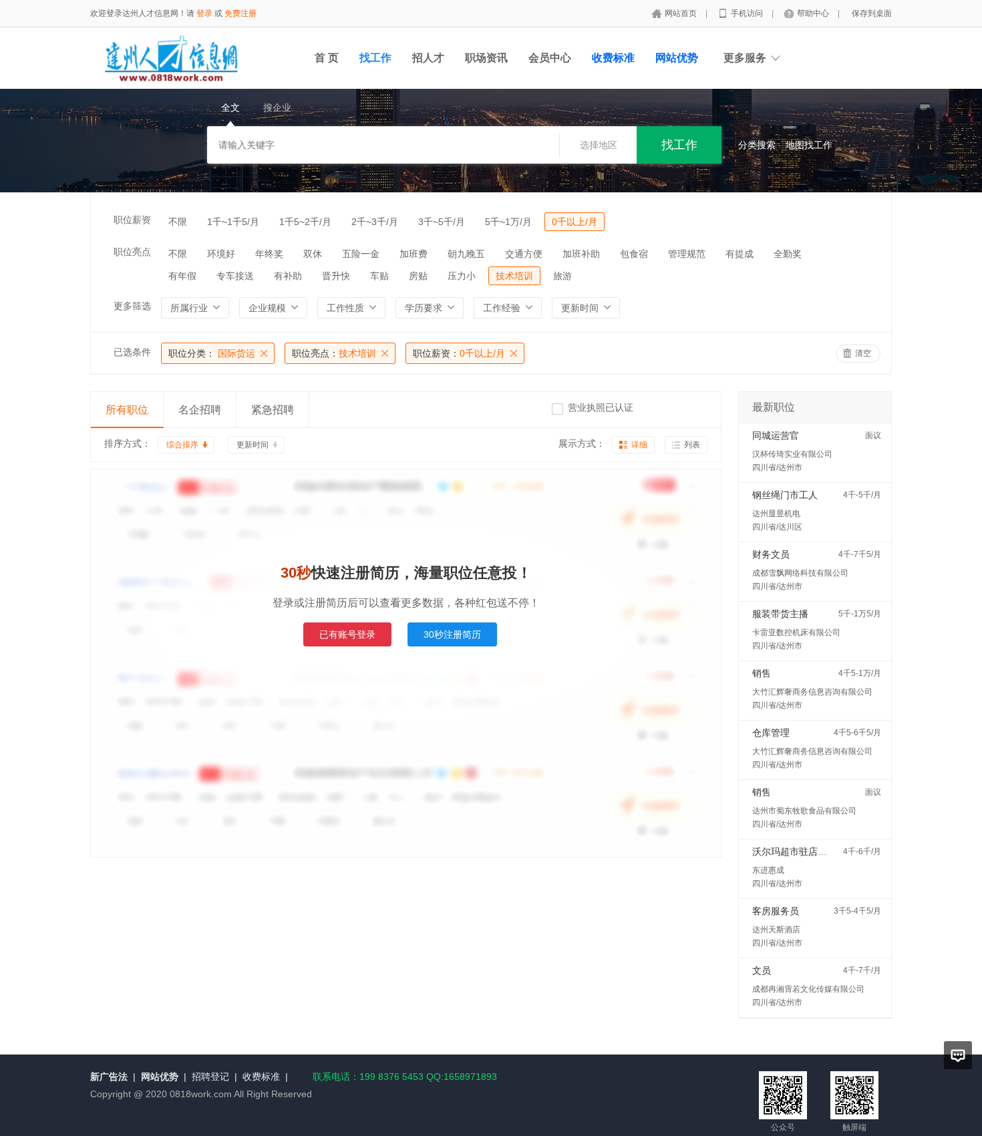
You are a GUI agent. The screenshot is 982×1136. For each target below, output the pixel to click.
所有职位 (127, 409)
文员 (761, 970)
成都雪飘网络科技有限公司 (800, 573)
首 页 (327, 57)
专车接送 (235, 275)
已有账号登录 (347, 634)
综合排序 (182, 444)
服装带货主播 (780, 613)
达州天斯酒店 (776, 929)
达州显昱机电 (776, 513)
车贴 (379, 275)
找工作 (375, 57)
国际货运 (211, 353)
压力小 (462, 275)
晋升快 (336, 275)
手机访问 (748, 13)
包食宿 (634, 253)
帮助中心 (814, 13)
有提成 (739, 253)
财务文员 (771, 554)
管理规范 (686, 253)
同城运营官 (775, 435)
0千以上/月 (574, 221)
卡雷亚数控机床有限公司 (796, 632)
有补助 (288, 275)
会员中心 (549, 57)
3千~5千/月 (441, 221)
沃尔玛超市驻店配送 (794, 851)
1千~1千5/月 (233, 221)
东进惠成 (768, 870)
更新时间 (252, 444)
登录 (204, 13)
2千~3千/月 (374, 221)
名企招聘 (199, 409)
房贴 (418, 275)
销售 (761, 673)
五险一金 (360, 253)
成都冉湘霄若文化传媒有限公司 (808, 989)
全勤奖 (788, 253)
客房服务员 (775, 911)
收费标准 (261, 1076)
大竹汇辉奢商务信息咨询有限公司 (812, 692)
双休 (312, 253)
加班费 (413, 253)
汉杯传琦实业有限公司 (792, 454)
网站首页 (682, 13)
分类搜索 (757, 145)
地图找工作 (809, 145)
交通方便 (523, 253)
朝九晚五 (466, 253)
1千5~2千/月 (305, 221)
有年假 (182, 275)
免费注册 (240, 13)
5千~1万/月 (508, 221)
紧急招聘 (272, 409)
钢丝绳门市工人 (785, 495)
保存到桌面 (872, 13)
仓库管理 (771, 732)
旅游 (562, 275)
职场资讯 (486, 57)
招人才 (428, 57)
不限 (177, 221)
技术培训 (514, 275)
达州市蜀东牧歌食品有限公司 (804, 810)
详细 (639, 444)
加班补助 (581, 253)
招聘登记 (210, 1076)
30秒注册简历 (452, 634)
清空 (863, 353)
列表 (692, 444)
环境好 (221, 253)
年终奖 (269, 253)
